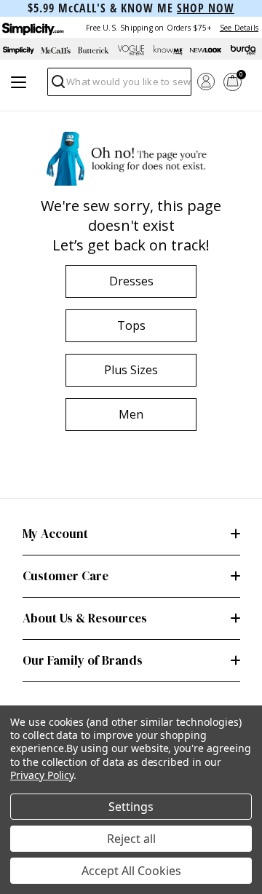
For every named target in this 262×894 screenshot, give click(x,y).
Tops (131, 325)
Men (131, 414)
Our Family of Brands (83, 660)
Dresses (131, 281)
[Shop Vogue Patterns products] (130, 50)
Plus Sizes (131, 370)
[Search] (57, 85)
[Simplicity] (32, 27)
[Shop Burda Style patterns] (243, 50)
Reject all (131, 839)
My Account (55, 533)
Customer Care (65, 576)
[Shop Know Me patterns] (168, 50)
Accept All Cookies (131, 871)
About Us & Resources (85, 618)
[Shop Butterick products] (93, 50)
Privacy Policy (42, 775)
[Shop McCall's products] (55, 50)
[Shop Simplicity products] (18, 50)
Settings (131, 807)
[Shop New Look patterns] (205, 50)
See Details (239, 27)
